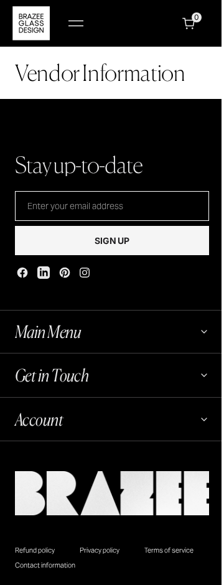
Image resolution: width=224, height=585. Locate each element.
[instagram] (84, 272)
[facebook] (22, 272)
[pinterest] (64, 272)
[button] (76, 23)
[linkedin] (43, 272)
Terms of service (169, 550)
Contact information (45, 565)
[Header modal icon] (75, 23)
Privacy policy (99, 550)
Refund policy (35, 550)
